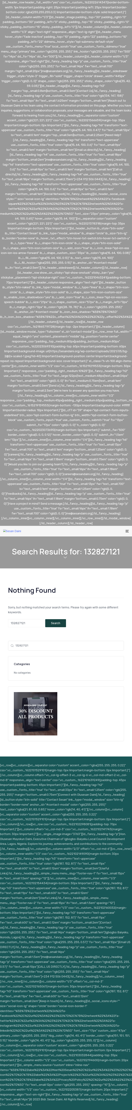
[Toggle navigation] (108, 531)
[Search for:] (26, 623)
